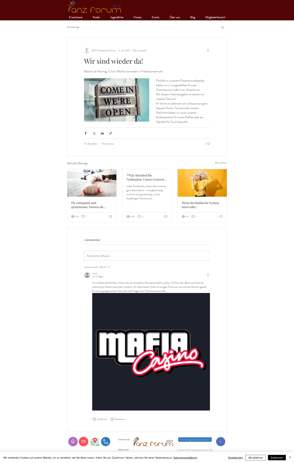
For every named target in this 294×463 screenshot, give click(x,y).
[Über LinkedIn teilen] (102, 133)
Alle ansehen (221, 162)
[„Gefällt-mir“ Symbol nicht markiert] (94, 419)
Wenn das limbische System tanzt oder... (200, 205)
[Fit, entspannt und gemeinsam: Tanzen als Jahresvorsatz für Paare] (91, 183)
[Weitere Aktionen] (208, 50)
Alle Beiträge (73, 27)
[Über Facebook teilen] (85, 133)
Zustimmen (277, 457)
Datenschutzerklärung (185, 457)
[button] (222, 27)
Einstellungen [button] (235, 457)
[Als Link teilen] (110, 133)
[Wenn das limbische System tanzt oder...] (202, 183)
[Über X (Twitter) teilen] (94, 133)
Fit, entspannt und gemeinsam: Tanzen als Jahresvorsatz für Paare (87, 205)
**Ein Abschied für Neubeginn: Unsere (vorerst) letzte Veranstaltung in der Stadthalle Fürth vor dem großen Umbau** (146, 177)
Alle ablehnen (255, 457)
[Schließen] (290, 457)
